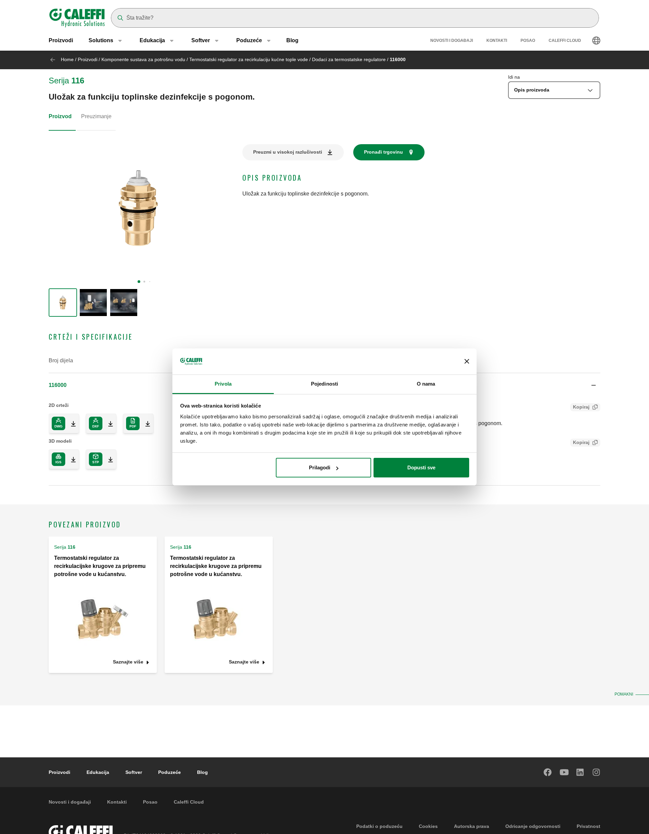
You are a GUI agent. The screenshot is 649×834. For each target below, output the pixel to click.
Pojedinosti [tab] (324, 384)
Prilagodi (319, 467)
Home (67, 59)
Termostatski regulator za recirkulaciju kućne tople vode (248, 59)
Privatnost (588, 826)
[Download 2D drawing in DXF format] (107, 423)
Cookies (428, 826)
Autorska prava (471, 826)
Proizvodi (61, 40)
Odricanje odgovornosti (532, 826)
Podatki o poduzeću (379, 826)
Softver (133, 772)
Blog (292, 40)
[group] (62, 302)
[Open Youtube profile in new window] (564, 772)
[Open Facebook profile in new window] (548, 772)
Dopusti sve (421, 467)
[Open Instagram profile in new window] (596, 772)
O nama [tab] (426, 384)
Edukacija (98, 772)
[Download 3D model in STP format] (107, 459)
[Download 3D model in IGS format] (70, 459)
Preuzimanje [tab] (96, 116)
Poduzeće (169, 772)
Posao (528, 40)
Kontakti (496, 40)
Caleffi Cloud (565, 40)
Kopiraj (581, 407)
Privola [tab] (223, 384)
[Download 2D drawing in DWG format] (70, 423)
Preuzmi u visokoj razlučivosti (287, 152)
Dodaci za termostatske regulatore (349, 59)
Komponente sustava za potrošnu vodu (143, 59)
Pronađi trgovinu (383, 152)
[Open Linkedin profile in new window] (580, 772)
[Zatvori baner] (466, 361)
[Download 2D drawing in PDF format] (145, 423)
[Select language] (596, 40)
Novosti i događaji (451, 40)
